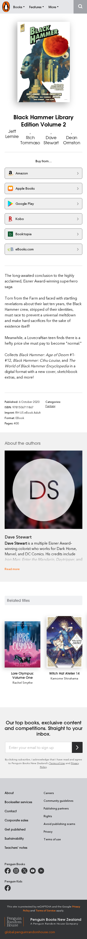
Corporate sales (16, 820)
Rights (48, 816)
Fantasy (50, 406)
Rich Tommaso (30, 140)
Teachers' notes (16, 847)
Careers (49, 793)
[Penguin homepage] (6, 6)
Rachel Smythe (23, 682)
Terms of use (52, 839)
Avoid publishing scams (59, 824)
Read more (12, 569)
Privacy (48, 831)
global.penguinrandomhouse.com (30, 931)
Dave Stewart (51, 140)
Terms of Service (46, 910)
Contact (11, 811)
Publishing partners (56, 808)
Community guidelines (58, 800)
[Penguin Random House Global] (17, 921)
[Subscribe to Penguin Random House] (77, 747)
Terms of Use (57, 763)
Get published (15, 829)
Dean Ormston (71, 140)
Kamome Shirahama (64, 678)
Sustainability (14, 838)
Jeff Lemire (12, 134)
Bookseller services (18, 802)
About (9, 793)
